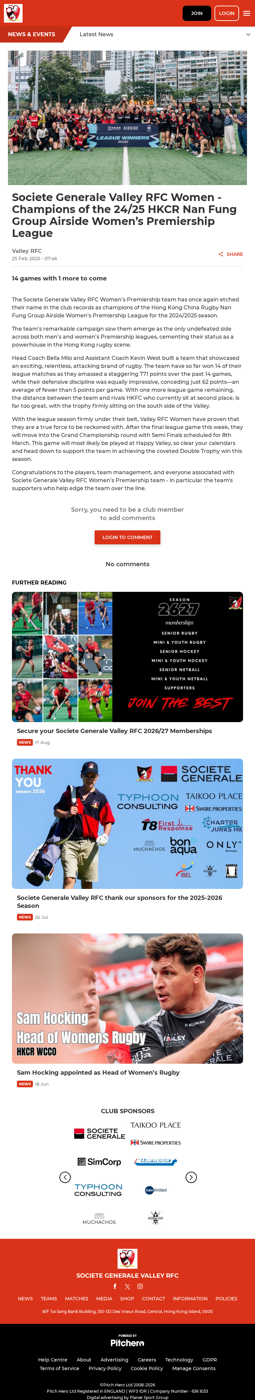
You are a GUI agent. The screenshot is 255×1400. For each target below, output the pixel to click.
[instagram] (140, 1287)
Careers (147, 1360)
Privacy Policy (105, 1368)
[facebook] (115, 1287)
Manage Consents (193, 1368)
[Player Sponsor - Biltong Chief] (155, 1219)
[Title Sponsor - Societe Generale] (99, 1135)
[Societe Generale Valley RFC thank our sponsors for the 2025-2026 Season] (127, 824)
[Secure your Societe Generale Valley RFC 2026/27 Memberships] (127, 657)
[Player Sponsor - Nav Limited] (155, 1191)
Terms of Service (59, 1368)
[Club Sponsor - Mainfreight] (155, 1163)
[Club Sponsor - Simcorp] (99, 1163)
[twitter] (127, 1288)
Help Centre (52, 1360)
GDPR (210, 1360)
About (84, 1360)
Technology (179, 1360)
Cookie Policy (147, 1368)
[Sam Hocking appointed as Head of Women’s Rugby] (127, 998)
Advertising (114, 1360)
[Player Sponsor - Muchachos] (99, 1219)
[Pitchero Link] (127, 1345)
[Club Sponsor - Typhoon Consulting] (99, 1191)
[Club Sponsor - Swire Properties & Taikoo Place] (155, 1135)
